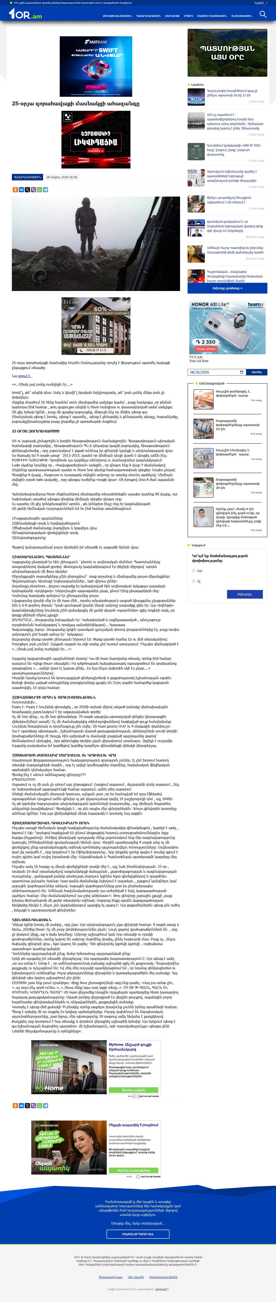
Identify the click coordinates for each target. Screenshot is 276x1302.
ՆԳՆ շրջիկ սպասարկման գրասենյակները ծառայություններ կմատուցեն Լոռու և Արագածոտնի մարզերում (71, 2)
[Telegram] (45, 189)
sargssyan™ (162, 1289)
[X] (27, 189)
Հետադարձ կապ (110, 1277)
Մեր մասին (136, 1277)
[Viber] (33, 189)
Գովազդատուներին (163, 1277)
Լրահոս (197, 84)
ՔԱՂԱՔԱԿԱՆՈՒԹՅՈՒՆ (117, 15)
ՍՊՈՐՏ (188, 15)
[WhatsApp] (39, 189)
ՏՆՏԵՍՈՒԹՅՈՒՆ (241, 15)
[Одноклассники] (15, 189)
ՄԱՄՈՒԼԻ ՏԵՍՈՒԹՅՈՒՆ (212, 15)
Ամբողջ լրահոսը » (228, 288)
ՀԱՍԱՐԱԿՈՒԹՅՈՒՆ (148, 15)
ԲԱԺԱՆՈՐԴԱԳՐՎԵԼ (138, 1234)
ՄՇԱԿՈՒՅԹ (172, 15)
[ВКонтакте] (21, 189)
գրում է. (24, 376)
